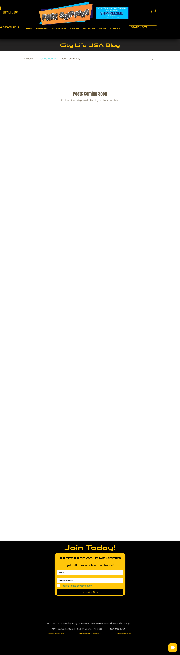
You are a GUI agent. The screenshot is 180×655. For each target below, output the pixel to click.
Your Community (71, 58)
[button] (153, 11)
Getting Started (47, 58)
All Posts (28, 58)
